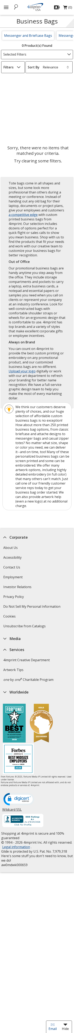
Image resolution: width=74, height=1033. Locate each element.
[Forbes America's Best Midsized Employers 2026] (18, 759)
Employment (12, 577)
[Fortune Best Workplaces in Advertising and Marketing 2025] (14, 724)
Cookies (9, 617)
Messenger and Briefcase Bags (28, 35)
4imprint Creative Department (26, 660)
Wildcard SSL (12, 811)
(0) (67, 8)
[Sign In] (57, 7)
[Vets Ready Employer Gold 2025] (41, 724)
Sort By (33, 67)
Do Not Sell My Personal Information (32, 607)
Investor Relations (17, 588)
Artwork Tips (13, 670)
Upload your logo (22, 371)
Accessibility (12, 557)
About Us (10, 547)
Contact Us (11, 567)
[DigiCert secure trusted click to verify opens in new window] (18, 799)
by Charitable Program (28, 679)
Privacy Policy (14, 598)
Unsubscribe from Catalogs (24, 627)
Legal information (16, 847)
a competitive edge (23, 214)
